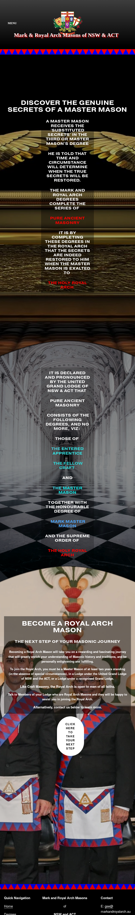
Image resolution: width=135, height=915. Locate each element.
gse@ (109, 906)
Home (8, 906)
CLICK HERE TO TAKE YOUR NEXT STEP (70, 736)
